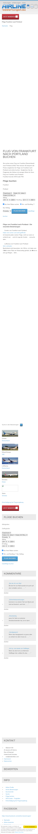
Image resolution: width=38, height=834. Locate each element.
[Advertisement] (10, 56)
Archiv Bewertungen (12, 789)
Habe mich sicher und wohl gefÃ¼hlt (14, 232)
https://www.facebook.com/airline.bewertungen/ (16, 816)
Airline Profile (10, 787)
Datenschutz (8, 761)
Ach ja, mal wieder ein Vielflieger (19, 648)
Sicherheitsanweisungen (16, 599)
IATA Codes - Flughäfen (13, 798)
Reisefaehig (13, 616)
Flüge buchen (10, 796)
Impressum (7, 759)
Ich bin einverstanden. (30, 826)
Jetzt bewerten (9, 17)
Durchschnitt (9, 792)
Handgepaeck (13, 632)
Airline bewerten (9, 822)
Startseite (5, 26)
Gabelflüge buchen (8, 563)
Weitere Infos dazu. (19, 832)
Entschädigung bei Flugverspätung (12, 502)
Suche (8, 794)
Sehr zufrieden (7, 246)
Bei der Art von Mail (15, 583)
